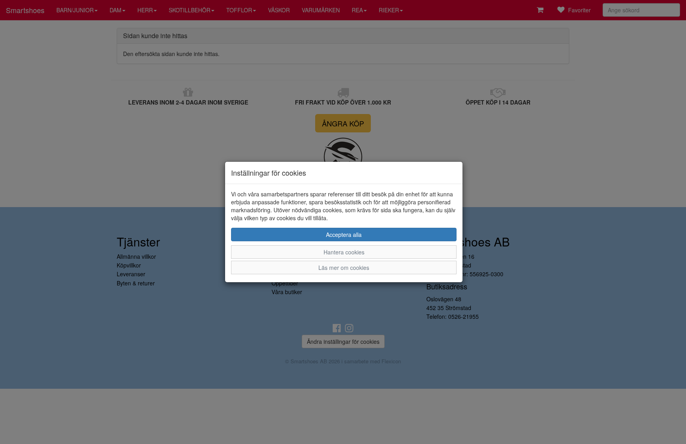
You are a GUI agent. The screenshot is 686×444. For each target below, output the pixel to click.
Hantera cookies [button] (344, 252)
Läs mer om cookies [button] (343, 267)
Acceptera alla (344, 234)
